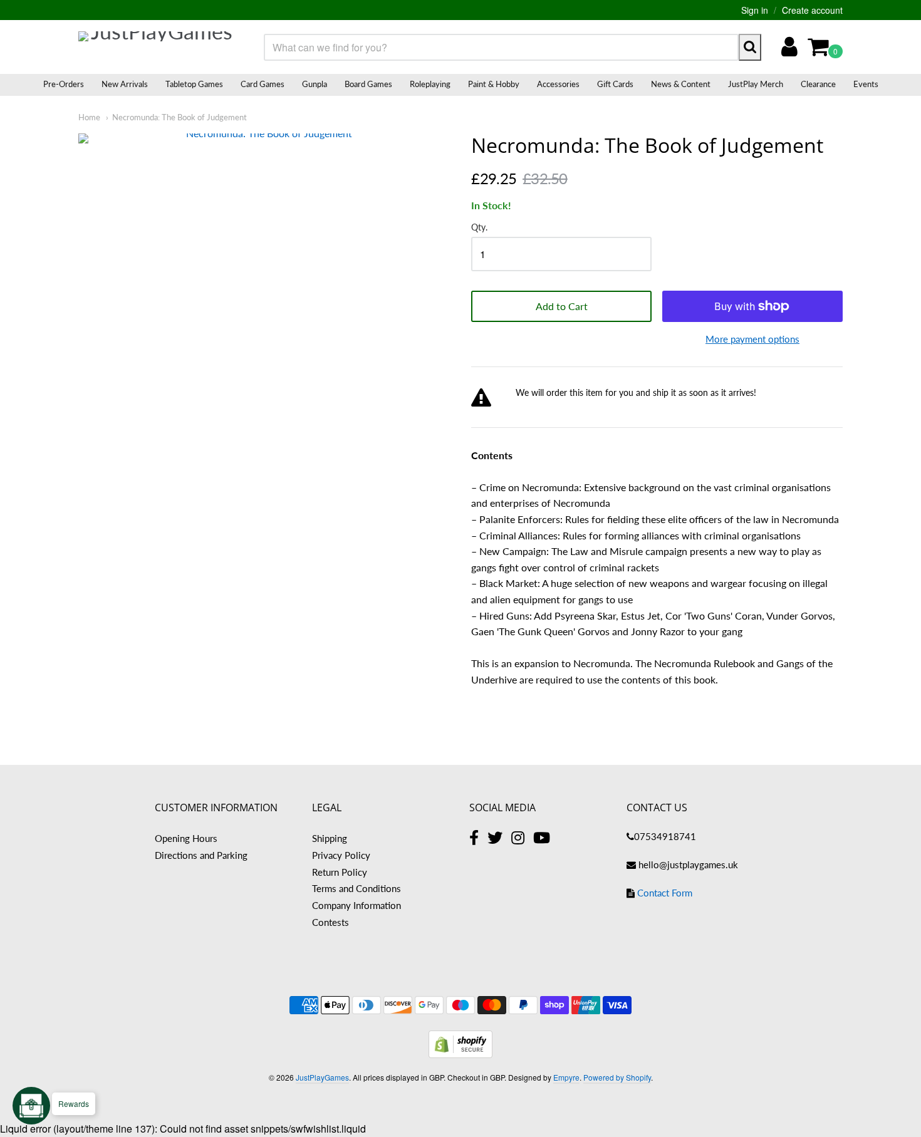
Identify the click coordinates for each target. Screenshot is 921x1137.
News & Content (680, 84)
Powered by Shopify (617, 1077)
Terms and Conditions (356, 888)
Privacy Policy (341, 855)
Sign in (754, 10)
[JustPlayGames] (156, 47)
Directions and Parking (201, 855)
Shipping (329, 838)
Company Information (356, 905)
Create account (812, 10)
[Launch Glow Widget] (31, 1105)
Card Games (262, 84)
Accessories (558, 84)
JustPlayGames (322, 1077)
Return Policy (339, 872)
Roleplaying (430, 84)
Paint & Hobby (493, 84)
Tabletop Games (194, 84)
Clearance (818, 84)
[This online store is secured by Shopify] (460, 1054)
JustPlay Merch (755, 84)
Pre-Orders (63, 84)
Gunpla (314, 84)
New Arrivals (124, 84)
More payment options (752, 339)
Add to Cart (562, 306)
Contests (330, 922)
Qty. (479, 227)
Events (865, 84)
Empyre (566, 1077)
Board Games (368, 84)
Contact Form (664, 892)
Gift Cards (615, 84)
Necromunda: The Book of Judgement (179, 117)
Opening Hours (186, 838)
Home (89, 117)
